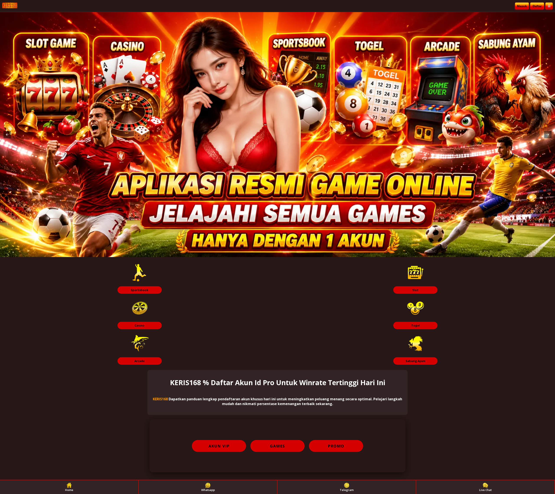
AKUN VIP (219, 446)
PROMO (336, 446)
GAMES (277, 446)
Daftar (537, 6)
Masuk (522, 6)
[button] (7, 134)
